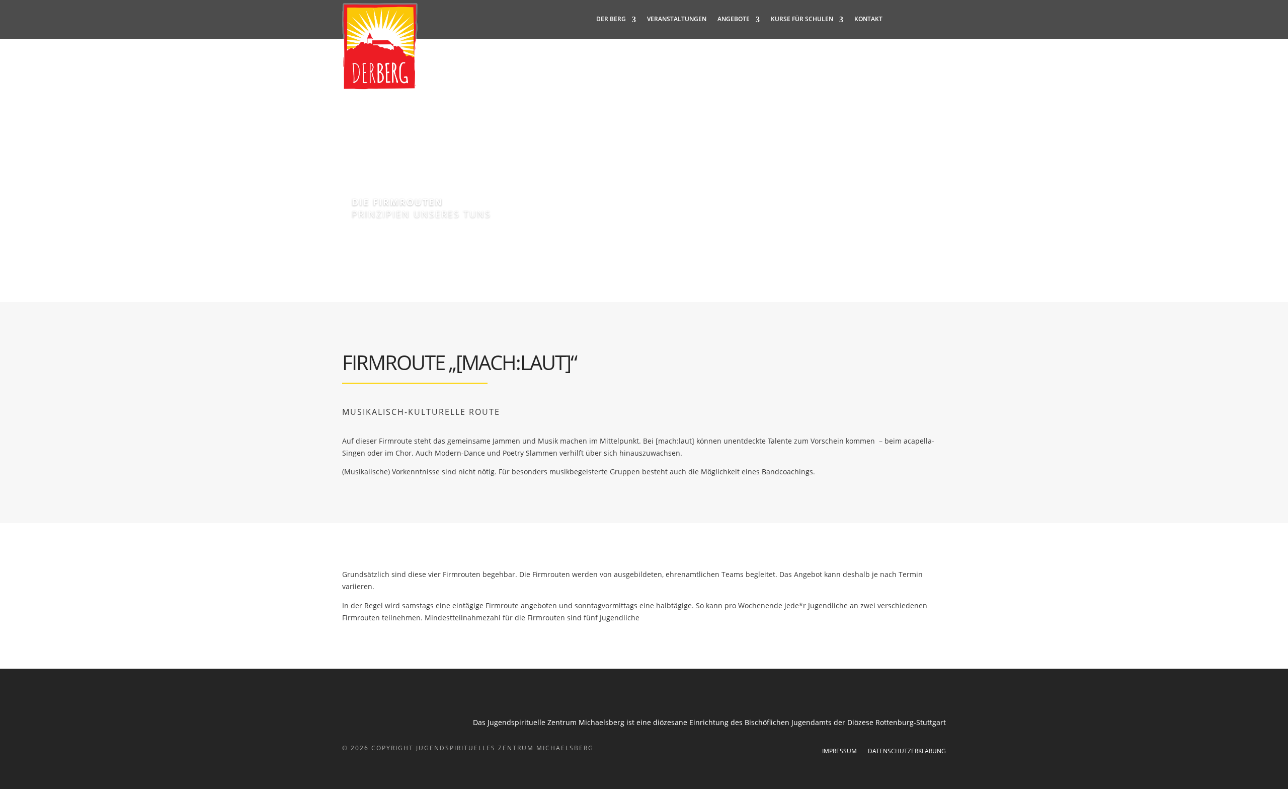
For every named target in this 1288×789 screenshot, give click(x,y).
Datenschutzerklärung (907, 751)
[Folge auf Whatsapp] (938, 19)
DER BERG (611, 19)
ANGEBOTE (733, 19)
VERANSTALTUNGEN (676, 19)
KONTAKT (868, 19)
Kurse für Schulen (802, 19)
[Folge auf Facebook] (898, 19)
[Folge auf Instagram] (918, 19)
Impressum (839, 751)
